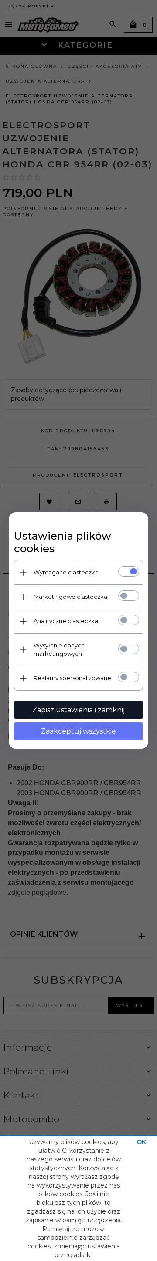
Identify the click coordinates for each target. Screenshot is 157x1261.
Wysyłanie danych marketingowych (59, 649)
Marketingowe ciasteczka (70, 596)
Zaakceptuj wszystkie (78, 731)
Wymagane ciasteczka (66, 572)
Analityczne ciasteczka (66, 620)
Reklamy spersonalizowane (72, 677)
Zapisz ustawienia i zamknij (78, 710)
